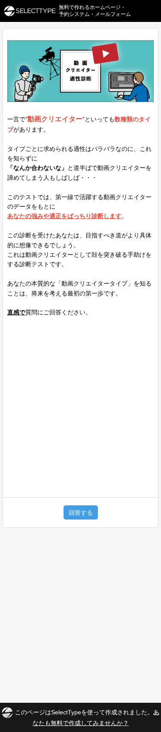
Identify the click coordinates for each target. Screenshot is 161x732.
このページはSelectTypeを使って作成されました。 (87, 717)
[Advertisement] (80, 403)
